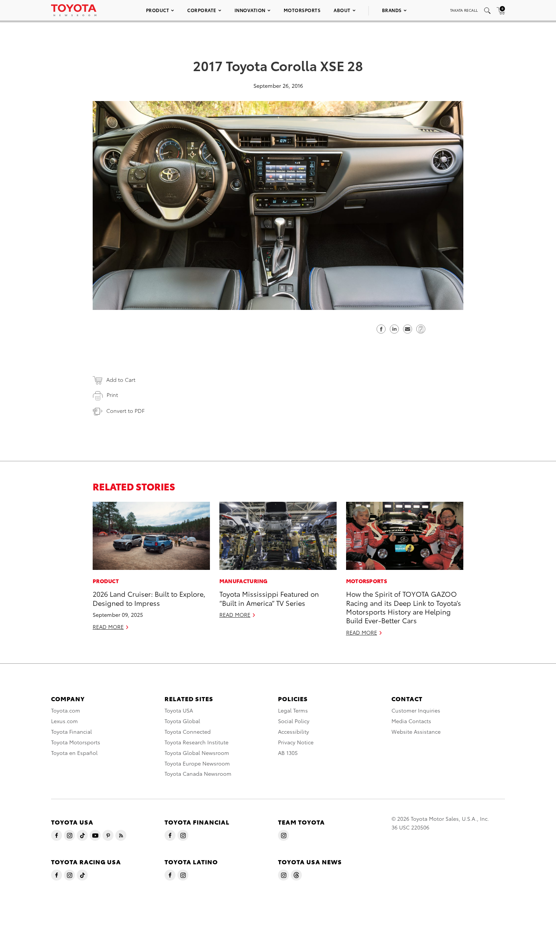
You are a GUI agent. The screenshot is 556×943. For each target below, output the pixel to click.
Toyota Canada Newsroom (198, 773)
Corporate (201, 10)
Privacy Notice (296, 742)
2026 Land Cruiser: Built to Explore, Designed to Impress (149, 598)
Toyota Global (182, 721)
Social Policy (293, 721)
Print (112, 394)
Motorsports (302, 10)
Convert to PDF (125, 410)
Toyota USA (179, 710)
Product (157, 10)
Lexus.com (64, 721)
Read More (108, 626)
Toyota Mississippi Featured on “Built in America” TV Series (269, 598)
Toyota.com (65, 710)
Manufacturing (243, 581)
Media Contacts (411, 721)
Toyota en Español (74, 752)
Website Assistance (416, 731)
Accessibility (293, 731)
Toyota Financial (71, 731)
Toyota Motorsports (75, 742)
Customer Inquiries (415, 710)
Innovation (250, 10)
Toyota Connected (188, 731)
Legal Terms (293, 710)
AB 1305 (288, 752)
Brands (392, 10)
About (342, 10)
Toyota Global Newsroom (197, 752)
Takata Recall (464, 10)
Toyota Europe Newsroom (197, 763)
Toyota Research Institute (196, 742)
